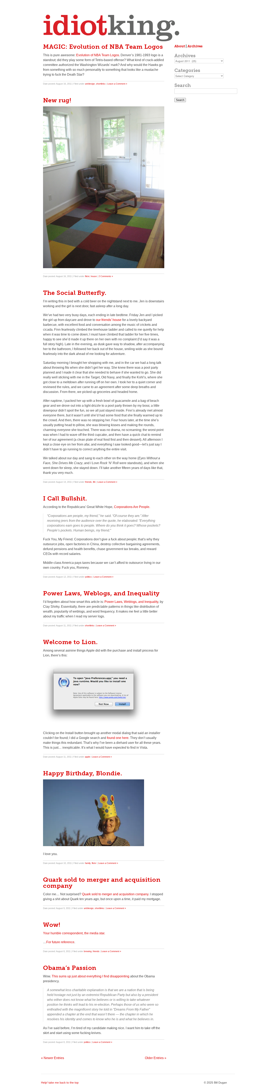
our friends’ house (108, 320)
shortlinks (100, 84)
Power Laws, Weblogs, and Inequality (131, 601)
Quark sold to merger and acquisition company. (115, 894)
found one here (118, 738)
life (94, 482)
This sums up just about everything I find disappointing (90, 976)
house (94, 276)
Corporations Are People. (132, 507)
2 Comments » (106, 276)
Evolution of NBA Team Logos (97, 55)
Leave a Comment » (117, 84)
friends (88, 482)
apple (87, 757)
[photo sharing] (93, 845)
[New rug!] (103, 267)
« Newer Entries (52, 1058)
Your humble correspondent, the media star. (74, 933)
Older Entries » (155, 1058)
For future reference (60, 942)
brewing (88, 951)
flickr (87, 276)
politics (88, 577)
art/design (90, 84)
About (179, 46)
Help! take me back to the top (60, 1082)
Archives (195, 46)
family (88, 863)
